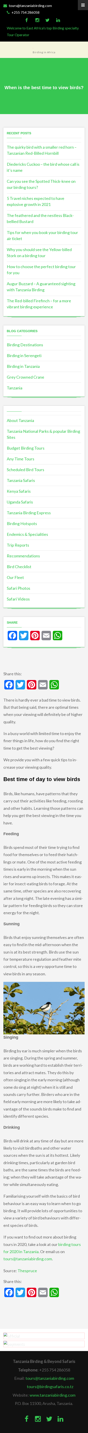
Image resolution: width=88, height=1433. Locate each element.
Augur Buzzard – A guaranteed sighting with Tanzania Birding (41, 286)
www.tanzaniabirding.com (52, 1395)
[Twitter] (47, 20)
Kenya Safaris (19, 491)
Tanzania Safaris (21, 480)
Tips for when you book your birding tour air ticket (42, 235)
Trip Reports (18, 545)
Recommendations (23, 555)
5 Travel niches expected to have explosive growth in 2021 (35, 201)
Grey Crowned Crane (25, 377)
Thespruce (27, 1270)
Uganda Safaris (20, 501)
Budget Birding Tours (25, 448)
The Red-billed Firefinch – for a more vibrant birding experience (39, 303)
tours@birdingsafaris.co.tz (50, 1386)
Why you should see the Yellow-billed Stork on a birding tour (39, 252)
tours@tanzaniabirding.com (30, 5)
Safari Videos (18, 598)
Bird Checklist (19, 566)
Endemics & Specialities (27, 534)
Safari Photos (18, 588)
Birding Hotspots (22, 523)
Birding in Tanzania (23, 366)
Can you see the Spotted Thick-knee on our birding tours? (41, 184)
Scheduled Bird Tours (25, 469)
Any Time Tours (20, 458)
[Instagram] (37, 20)
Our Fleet (15, 577)
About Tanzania (20, 420)
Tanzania (14, 387)
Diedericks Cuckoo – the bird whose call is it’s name (43, 167)
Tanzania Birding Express (29, 512)
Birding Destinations (25, 344)
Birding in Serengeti (24, 355)
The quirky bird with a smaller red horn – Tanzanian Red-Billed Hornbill (41, 150)
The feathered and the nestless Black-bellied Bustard (40, 218)
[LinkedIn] (58, 20)
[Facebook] (26, 20)
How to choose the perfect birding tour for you (41, 269)
